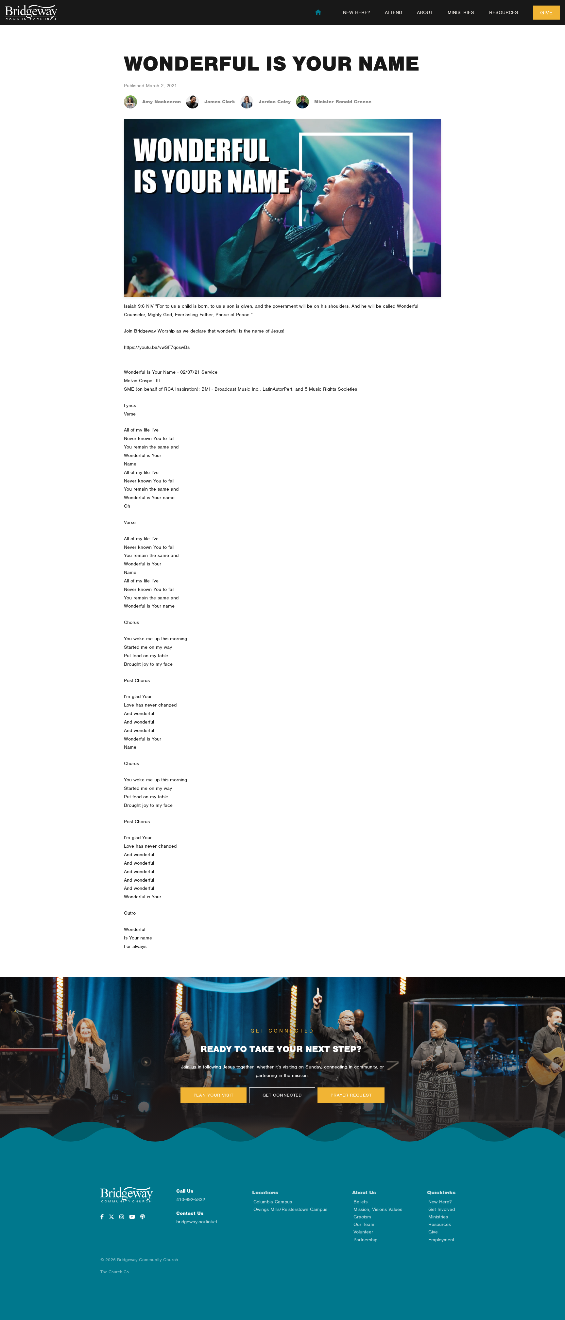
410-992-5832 (190, 1199)
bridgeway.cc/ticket (196, 1222)
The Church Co (114, 1272)
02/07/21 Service (198, 372)
